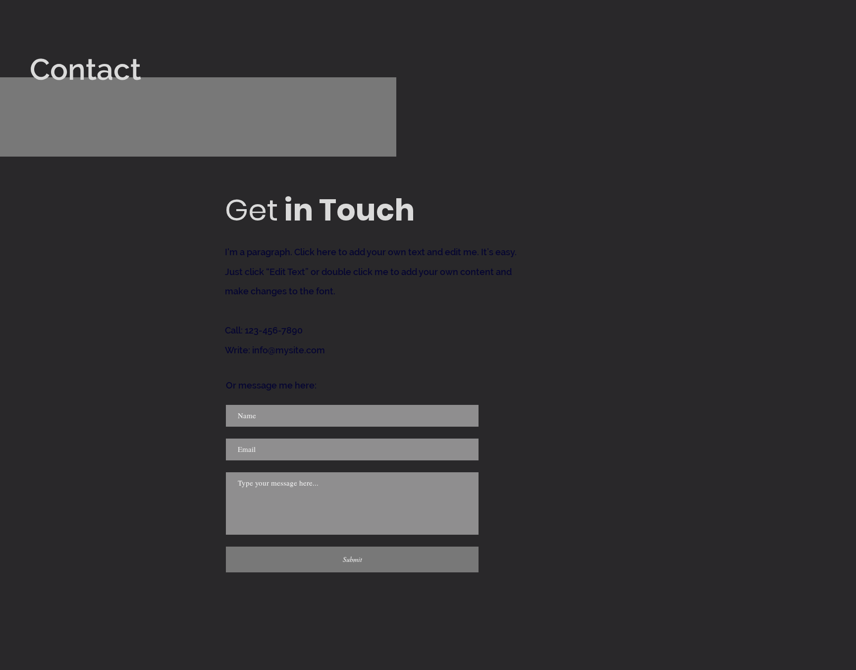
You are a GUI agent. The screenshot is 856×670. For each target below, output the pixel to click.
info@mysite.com (288, 350)
